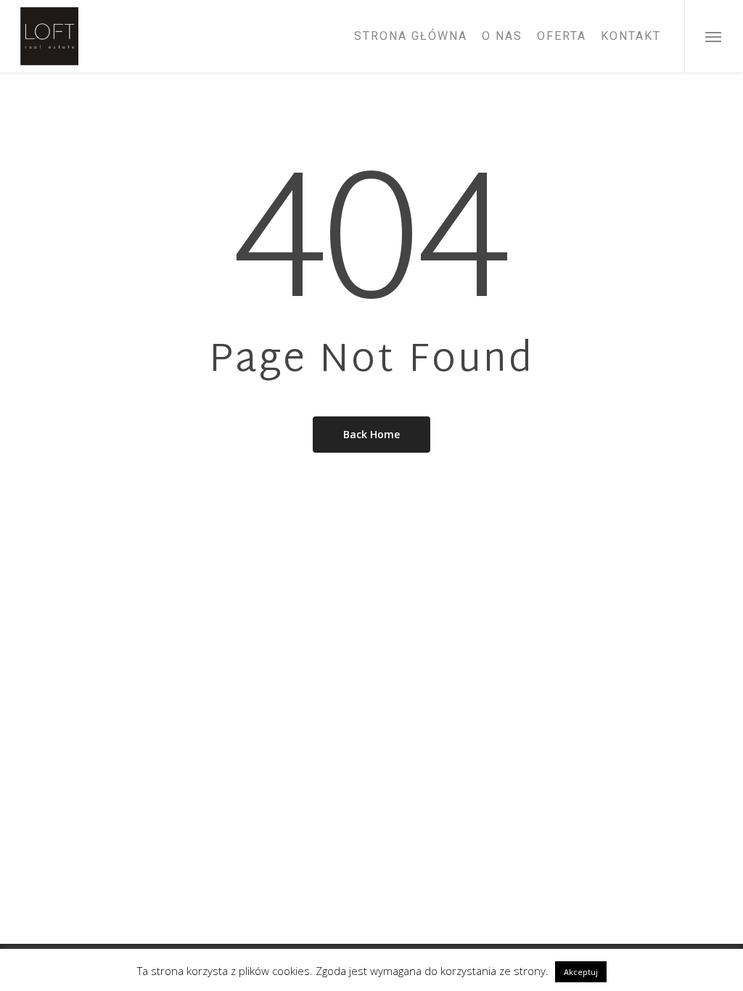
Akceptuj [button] (581, 971)
